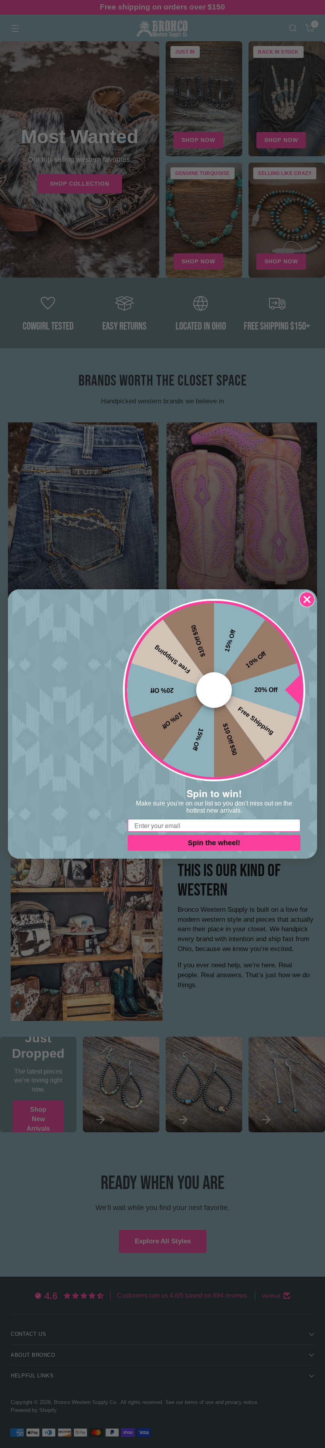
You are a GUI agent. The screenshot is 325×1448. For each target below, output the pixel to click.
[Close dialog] (307, 599)
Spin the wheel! (214, 843)
